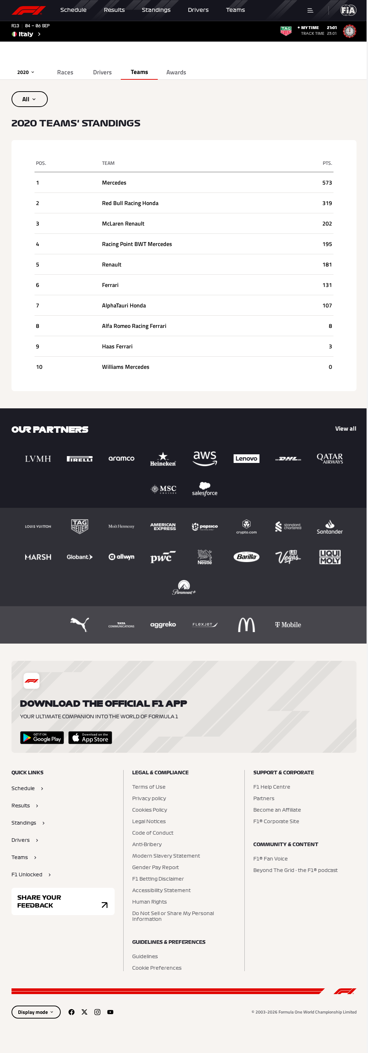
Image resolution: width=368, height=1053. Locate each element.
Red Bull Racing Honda (130, 203)
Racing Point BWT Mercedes (137, 244)
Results (114, 10)
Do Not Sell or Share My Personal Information (173, 916)
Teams (235, 10)
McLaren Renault (123, 223)
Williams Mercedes (126, 366)
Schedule (73, 10)
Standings (156, 10)
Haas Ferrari (117, 346)
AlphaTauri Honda (124, 305)
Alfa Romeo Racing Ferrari (134, 325)
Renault (111, 264)
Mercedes (114, 182)
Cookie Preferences (156, 968)
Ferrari (110, 284)
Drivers (198, 10)
